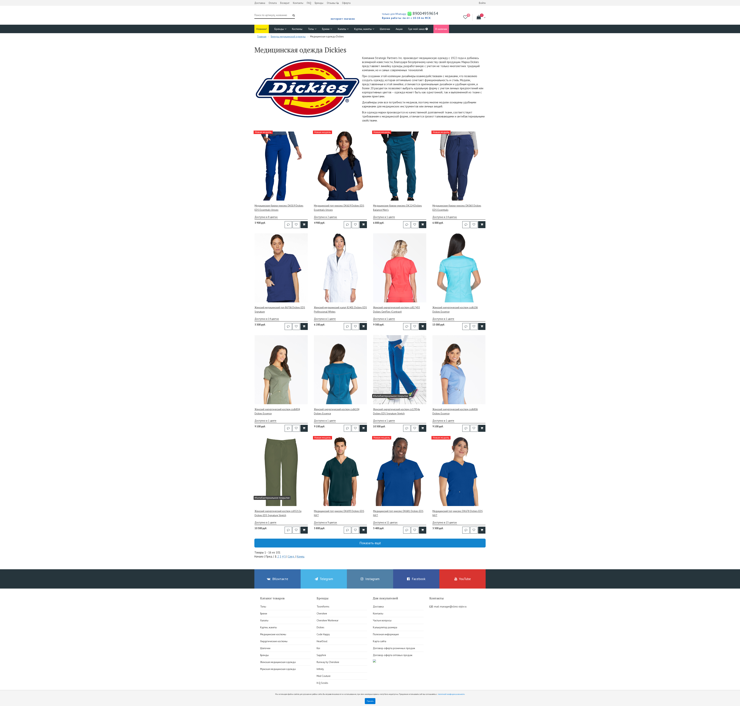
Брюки (326, 29)
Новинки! (261, 29)
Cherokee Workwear (327, 620)
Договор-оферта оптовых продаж (392, 655)
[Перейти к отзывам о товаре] (288, 224)
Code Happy (323, 634)
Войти (482, 3)
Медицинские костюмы (273, 634)
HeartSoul (322, 641)
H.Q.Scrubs (322, 683)
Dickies (320, 627)
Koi (318, 648)
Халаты (342, 29)
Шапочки (385, 29)
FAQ (309, 3)
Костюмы (297, 29)
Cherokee (322, 613)
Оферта (346, 3)
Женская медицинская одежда (278, 662)
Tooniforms (323, 606)
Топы (311, 29)
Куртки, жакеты (363, 29)
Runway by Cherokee (328, 662)
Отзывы (331, 3)
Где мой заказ (417, 29)
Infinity (320, 669)
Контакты (298, 3)
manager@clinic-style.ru (453, 606)
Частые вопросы (382, 620)
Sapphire (321, 655)
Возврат (284, 3)
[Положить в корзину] (304, 224)
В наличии (441, 29)
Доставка (259, 3)
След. (291, 556)
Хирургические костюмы (274, 641)
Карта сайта (379, 641)
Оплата (273, 3)
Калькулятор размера (385, 627)
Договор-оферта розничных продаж (394, 648)
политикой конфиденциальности (451, 694)
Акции (399, 29)
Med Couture (323, 676)
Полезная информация (386, 634)
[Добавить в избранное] (296, 224)
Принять (370, 701)
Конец (300, 556)
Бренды (319, 3)
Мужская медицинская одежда (278, 669)
